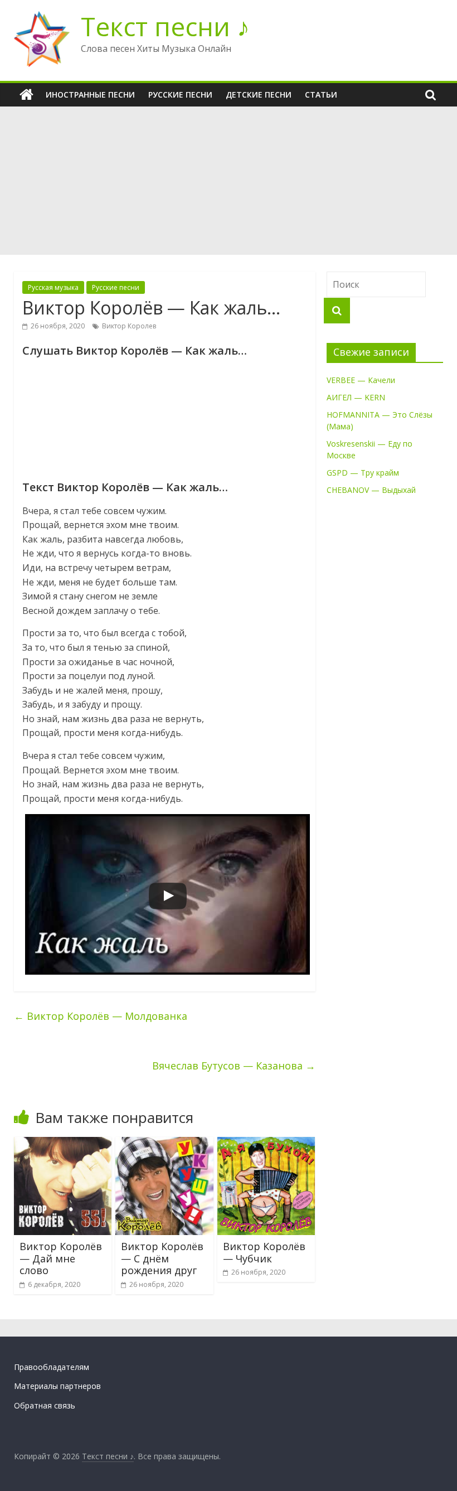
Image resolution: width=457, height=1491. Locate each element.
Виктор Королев (129, 326)
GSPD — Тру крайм (363, 472)
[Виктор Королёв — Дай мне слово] (63, 1143)
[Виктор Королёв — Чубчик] (266, 1143)
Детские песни (258, 94)
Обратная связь (44, 1405)
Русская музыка (53, 287)
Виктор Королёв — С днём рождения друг (162, 1258)
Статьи (321, 94)
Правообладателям (51, 1367)
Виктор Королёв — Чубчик (264, 1252)
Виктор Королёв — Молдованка (100, 1016)
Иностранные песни (90, 94)
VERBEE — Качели (361, 380)
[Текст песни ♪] (26, 94)
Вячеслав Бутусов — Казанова (233, 1065)
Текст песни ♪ (165, 26)
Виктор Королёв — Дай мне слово (61, 1258)
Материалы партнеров (57, 1386)
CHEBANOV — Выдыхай (371, 490)
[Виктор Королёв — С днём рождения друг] (164, 1143)
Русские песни (180, 94)
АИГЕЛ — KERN (356, 397)
